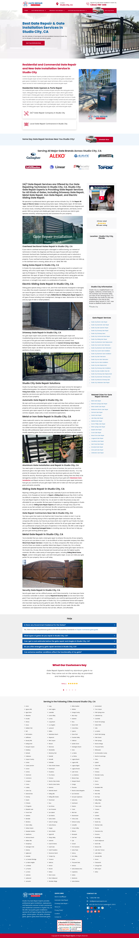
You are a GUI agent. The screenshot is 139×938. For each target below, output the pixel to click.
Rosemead (51, 800)
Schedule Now (104, 139)
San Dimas (51, 806)
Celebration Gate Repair (97, 452)
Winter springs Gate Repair (98, 427)
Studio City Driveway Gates (98, 333)
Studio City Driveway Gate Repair (99, 330)
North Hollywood (99, 840)
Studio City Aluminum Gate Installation (101, 353)
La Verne (28, 872)
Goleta (73, 875)
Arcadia (28, 718)
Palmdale (51, 762)
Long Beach (52, 722)
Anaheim (74, 718)
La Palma (74, 756)
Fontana (97, 772)
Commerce (28, 778)
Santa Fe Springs (53, 822)
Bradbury (28, 750)
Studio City (97, 822)
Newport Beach (76, 781)
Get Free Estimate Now (33, 43)
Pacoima (97, 834)
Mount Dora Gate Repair (97, 435)
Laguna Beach (75, 759)
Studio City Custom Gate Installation (100, 351)
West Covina (52, 875)
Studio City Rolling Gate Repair (99, 339)
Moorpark (74, 834)
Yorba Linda (75, 818)
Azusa (27, 725)
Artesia (27, 722)
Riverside (97, 778)
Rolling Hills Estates (54, 797)
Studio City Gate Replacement (99, 365)
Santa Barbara (75, 881)
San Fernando (52, 809)
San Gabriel (52, 812)
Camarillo (74, 825)
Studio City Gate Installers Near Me (100, 371)
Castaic (27, 762)
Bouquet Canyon (30, 747)
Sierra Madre (52, 831)
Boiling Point (29, 743)
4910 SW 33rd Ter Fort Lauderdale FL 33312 (102, 904)
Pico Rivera (52, 775)
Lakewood (28, 878)
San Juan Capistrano (77, 797)
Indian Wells (98, 725)
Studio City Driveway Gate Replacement (101, 374)
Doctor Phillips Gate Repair (98, 424)
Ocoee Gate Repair (96, 432)
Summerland (98, 706)
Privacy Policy (59, 910)
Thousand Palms (99, 747)
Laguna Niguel (75, 765)
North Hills (97, 843)
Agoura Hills (29, 709)
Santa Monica (52, 825)
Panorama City (99, 831)
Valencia (51, 862)
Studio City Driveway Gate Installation (101, 368)
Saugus (51, 828)
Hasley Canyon (29, 828)
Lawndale (51, 712)
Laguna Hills (75, 762)
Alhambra (28, 715)
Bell (27, 731)
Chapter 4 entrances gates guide (87, 629)
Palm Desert (98, 737)
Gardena (28, 815)
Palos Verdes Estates (54, 765)
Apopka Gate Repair (96, 429)
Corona (97, 784)
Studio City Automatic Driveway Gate (100, 376)
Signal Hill (51, 834)
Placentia (74, 787)
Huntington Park (30, 847)
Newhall (51, 756)
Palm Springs (98, 740)
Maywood (51, 737)
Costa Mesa (75, 728)
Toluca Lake (98, 806)
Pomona (51, 778)
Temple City (52, 856)
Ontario (97, 768)
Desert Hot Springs (100, 722)
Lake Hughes (52, 709)
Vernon (50, 865)
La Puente (28, 868)
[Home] (32, 4)
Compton (28, 781)
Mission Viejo (75, 778)
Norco (96, 781)
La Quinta (97, 731)
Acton (27, 706)
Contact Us (58, 917)
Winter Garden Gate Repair (98, 406)
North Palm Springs (100, 734)
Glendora (28, 822)
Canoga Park (98, 865)
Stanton (74, 806)
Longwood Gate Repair (97, 438)
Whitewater (98, 750)
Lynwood (51, 728)
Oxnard (74, 843)
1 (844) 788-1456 (98, 5)
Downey (28, 797)
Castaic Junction (30, 765)
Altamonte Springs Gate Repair (99, 403)
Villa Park (74, 812)
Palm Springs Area (99, 712)
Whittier (74, 709)
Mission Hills (98, 847)
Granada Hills (98, 856)
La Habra (74, 753)
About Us (57, 907)
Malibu (50, 731)
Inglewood (28, 853)
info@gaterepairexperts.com (98, 901)
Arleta (96, 872)
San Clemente (75, 793)
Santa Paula (75, 850)
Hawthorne (28, 834)
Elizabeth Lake (29, 809)
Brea (73, 722)
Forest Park (29, 812)
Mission (51, 743)
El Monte (28, 803)
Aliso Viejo (74, 715)
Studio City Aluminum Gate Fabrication (101, 348)
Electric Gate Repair (60, 897)
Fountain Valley (76, 737)
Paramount (52, 768)
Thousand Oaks (76, 862)
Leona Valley (52, 715)
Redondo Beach (53, 790)
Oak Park (74, 837)
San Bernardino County (101, 753)
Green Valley (29, 825)
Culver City (28, 790)
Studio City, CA (66, 5)
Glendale (28, 818)
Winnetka (97, 790)
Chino (96, 759)
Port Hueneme (75, 847)
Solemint (51, 840)
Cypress (74, 731)
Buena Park (75, 725)
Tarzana (97, 809)
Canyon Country (30, 759)
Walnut (50, 872)
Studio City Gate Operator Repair (99, 327)
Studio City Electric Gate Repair (99, 322)
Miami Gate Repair (96, 401)
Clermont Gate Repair (96, 412)
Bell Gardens (29, 734)
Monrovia (51, 747)
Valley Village (98, 800)
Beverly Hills (29, 740)
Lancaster (28, 881)
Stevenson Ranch (53, 853)
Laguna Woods (76, 768)
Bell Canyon (98, 868)
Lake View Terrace (99, 850)
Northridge (98, 837)
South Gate (52, 847)
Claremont (28, 775)
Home (26, 10)
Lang (50, 706)
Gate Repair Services (37, 10)
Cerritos (28, 772)
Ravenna (51, 787)
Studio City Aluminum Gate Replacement (101, 342)
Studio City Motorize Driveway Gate (100, 379)
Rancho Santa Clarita (54, 784)
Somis (73, 859)
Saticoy (74, 853)
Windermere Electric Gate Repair (99, 409)
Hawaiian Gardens (30, 831)
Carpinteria (74, 872)
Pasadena (51, 772)
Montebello (52, 750)
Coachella (97, 718)
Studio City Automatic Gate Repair (100, 325)
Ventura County (76, 822)
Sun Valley (97, 818)
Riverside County (99, 775)
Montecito (74, 878)
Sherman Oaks (99, 825)
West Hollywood (53, 878)
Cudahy (28, 787)
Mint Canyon (52, 740)
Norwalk (51, 759)
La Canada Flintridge (31, 859)
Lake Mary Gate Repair (97, 418)
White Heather (75, 706)
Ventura (74, 865)
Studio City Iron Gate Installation (99, 362)
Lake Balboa (98, 853)
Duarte (27, 800)
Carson (27, 768)
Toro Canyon (98, 709)
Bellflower (28, 737)
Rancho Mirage (99, 743)
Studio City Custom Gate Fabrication (100, 345)
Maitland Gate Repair (96, 421)
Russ (50, 803)
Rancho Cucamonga (100, 756)
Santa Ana (74, 800)
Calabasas (28, 756)
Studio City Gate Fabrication (98, 356)
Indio (96, 728)
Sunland (97, 815)
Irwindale (28, 856)
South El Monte (53, 843)
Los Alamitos (75, 775)
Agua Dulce (29, 712)
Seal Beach (75, 803)
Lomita (50, 718)
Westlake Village (53, 881)
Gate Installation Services (76, 10)
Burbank (28, 753)
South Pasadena (53, 850)
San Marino (52, 815)
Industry (28, 850)
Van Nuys (97, 797)
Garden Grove (75, 743)
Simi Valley (74, 856)
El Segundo (28, 806)
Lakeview (28, 875)
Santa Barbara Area (77, 868)
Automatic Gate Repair (61, 900)
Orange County (76, 712)
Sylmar (96, 812)
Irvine (73, 750)
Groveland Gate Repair (97, 447)
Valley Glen (98, 803)
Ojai (73, 840)
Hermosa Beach (30, 837)
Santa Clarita (52, 818)
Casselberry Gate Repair (97, 441)
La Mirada (28, 865)
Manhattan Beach (53, 734)
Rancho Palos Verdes (54, 781)
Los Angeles (52, 725)
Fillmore (74, 831)
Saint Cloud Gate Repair (97, 444)
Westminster (75, 815)
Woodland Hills (99, 787)
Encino (96, 859)
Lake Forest (75, 772)
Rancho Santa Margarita (78, 790)
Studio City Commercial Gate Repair (100, 336)
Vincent (51, 868)
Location (57, 913)
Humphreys (29, 843)
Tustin (73, 809)
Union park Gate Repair (97, 450)
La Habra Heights (30, 862)
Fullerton (74, 740)
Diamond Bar (29, 793)
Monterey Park (52, 753)
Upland (97, 762)
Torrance (51, 859)
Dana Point (75, 734)
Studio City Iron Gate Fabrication (99, 359)
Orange (74, 784)
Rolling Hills (52, 793)
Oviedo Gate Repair (96, 415)
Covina (27, 784)
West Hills (97, 793)
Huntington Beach (76, 747)
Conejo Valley (75, 828)
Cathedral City (98, 715)
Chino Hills (97, 765)
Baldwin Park (29, 728)
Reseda (97, 828)
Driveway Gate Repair (56, 10)
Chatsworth (98, 862)
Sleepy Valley (52, 837)
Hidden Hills (29, 840)
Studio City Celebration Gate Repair (100, 382)
